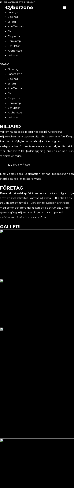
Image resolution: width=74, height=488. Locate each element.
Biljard (12, 21)
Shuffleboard (16, 26)
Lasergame (15, 73)
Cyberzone (19, 7)
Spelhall (13, 16)
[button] (37, 64)
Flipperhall (14, 36)
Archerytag (15, 50)
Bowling (13, 69)
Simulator (14, 45)
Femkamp (14, 40)
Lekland (13, 55)
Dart (10, 31)
